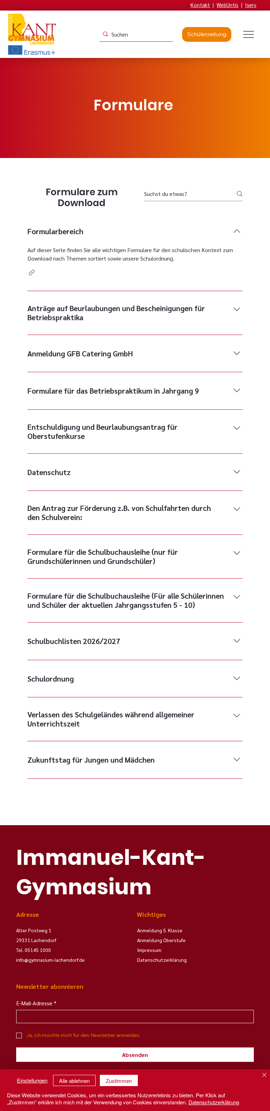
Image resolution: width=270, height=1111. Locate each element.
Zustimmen (119, 1080)
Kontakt (200, 4)
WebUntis (227, 4)
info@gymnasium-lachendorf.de (50, 959)
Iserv (250, 4)
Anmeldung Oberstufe (161, 940)
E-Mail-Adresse (36, 1003)
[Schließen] (264, 1075)
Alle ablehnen (74, 1080)
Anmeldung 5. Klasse (159, 930)
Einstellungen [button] (32, 1080)
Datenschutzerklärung (213, 1102)
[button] (31, 272)
